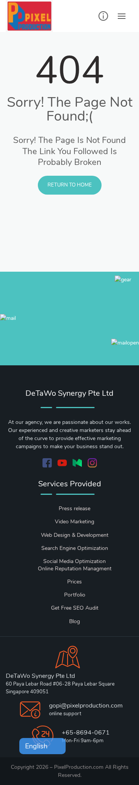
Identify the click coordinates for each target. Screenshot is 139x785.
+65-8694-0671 (86, 732)
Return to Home (69, 185)
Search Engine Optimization (74, 548)
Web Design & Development (74, 535)
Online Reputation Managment (75, 568)
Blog (74, 621)
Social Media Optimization (74, 561)
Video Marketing (74, 521)
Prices (74, 581)
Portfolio (74, 594)
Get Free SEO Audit (74, 608)
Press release (74, 508)
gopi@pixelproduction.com (86, 705)
